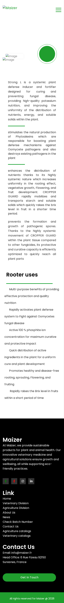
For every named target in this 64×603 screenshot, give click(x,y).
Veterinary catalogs (17, 536)
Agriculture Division (16, 508)
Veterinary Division (16, 503)
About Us (9, 512)
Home (7, 499)
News (6, 517)
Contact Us (10, 526)
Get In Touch (29, 577)
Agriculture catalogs (17, 531)
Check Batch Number (18, 522)
